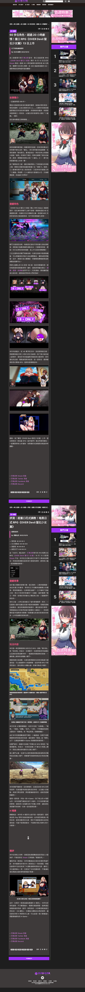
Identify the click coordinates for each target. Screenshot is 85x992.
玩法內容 (13, 572)
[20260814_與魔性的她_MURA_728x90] (42, 17)
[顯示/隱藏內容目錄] (16, 568)
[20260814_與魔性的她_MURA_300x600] (63, 172)
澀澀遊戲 (44, 4)
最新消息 (15, 4)
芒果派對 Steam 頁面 (18, 476)
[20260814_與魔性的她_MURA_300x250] (63, 42)
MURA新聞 (17, 52)
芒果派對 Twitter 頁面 (19, 479)
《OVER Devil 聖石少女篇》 (20, 60)
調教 (28, 492)
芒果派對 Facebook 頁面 (20, 481)
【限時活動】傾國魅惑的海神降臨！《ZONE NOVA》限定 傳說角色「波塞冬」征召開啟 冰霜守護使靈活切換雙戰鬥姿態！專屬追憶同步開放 (67, 104)
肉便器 (20, 270)
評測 (28, 949)
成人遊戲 (23, 24)
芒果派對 (25, 58)
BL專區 (33, 4)
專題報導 (39, 4)
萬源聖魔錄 (50, 4)
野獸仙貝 (16, 535)
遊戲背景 (13, 570)
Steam (12, 63)
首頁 (11, 24)
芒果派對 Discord (17, 484)
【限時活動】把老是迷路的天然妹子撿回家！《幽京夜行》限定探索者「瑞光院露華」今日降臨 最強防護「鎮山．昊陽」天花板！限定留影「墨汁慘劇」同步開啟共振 (67, 118)
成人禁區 (27, 4)
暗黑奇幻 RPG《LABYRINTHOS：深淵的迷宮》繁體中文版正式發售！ (67, 61)
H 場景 (13, 574)
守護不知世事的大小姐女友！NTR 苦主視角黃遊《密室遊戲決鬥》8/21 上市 (67, 90)
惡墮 (14, 270)
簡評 (12, 576)
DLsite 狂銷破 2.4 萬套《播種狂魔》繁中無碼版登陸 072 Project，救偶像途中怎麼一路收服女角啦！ (67, 75)
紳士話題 (21, 4)
